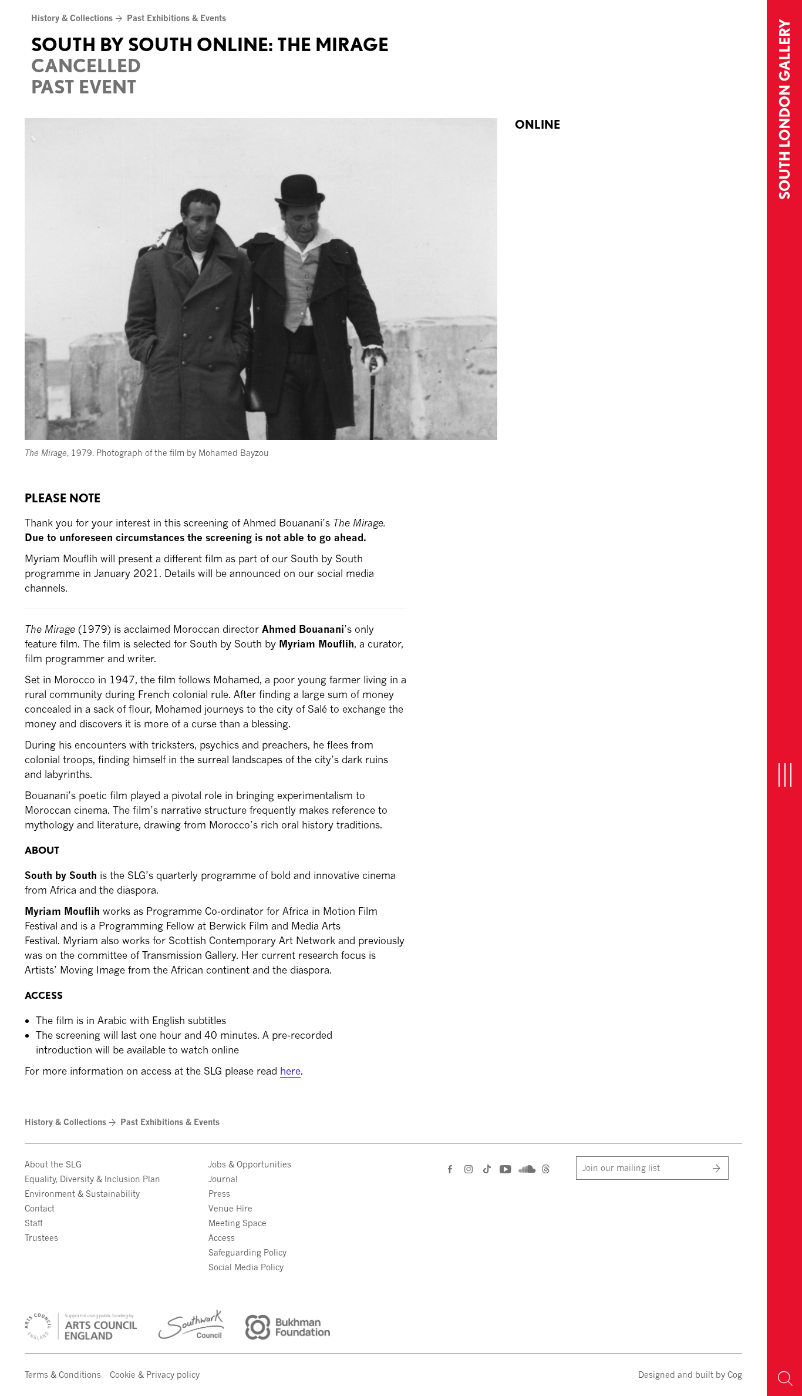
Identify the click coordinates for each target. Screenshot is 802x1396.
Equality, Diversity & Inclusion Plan (92, 1179)
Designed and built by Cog (690, 1375)
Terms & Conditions (63, 1375)
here (290, 1071)
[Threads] (546, 1170)
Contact (40, 1208)
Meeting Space (237, 1223)
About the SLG (53, 1164)
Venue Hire (230, 1208)
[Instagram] (469, 1169)
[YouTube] (505, 1169)
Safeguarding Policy (247, 1252)
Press (219, 1194)
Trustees (41, 1238)
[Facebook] (451, 1169)
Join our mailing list (621, 1168)
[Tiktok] (487, 1170)
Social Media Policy (246, 1267)
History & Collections (72, 18)
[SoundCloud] (525, 1167)
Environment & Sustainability (82, 1194)
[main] (383, 542)
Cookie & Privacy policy (155, 1375)
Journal (223, 1179)
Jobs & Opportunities (249, 1164)
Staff (33, 1223)
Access (221, 1238)
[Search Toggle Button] (784, 1378)
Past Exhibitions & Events (176, 18)
